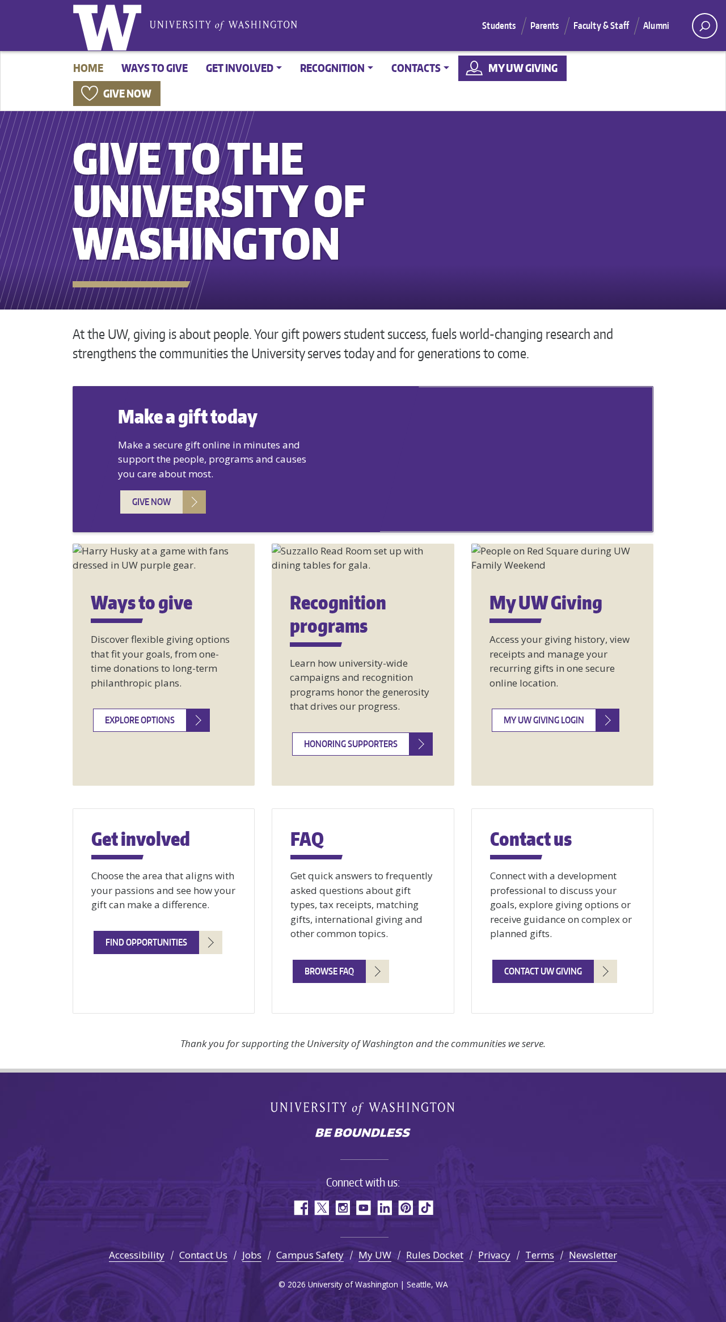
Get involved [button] (239, 68)
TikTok (426, 1207)
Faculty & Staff (601, 25)
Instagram (342, 1207)
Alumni (656, 25)
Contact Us (203, 1254)
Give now (127, 93)
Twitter (321, 1207)
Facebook (300, 1207)
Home (88, 68)
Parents (544, 25)
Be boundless (363, 1134)
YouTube (363, 1207)
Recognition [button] (332, 68)
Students (499, 25)
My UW (374, 1254)
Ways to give (154, 68)
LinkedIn (384, 1207)
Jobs (251, 1254)
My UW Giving (523, 68)
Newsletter (593, 1254)
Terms (539, 1254)
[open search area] (704, 26)
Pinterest (405, 1207)
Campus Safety (310, 1254)
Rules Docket (434, 1254)
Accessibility (136, 1254)
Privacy (494, 1254)
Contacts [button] (416, 68)
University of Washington (109, 25)
